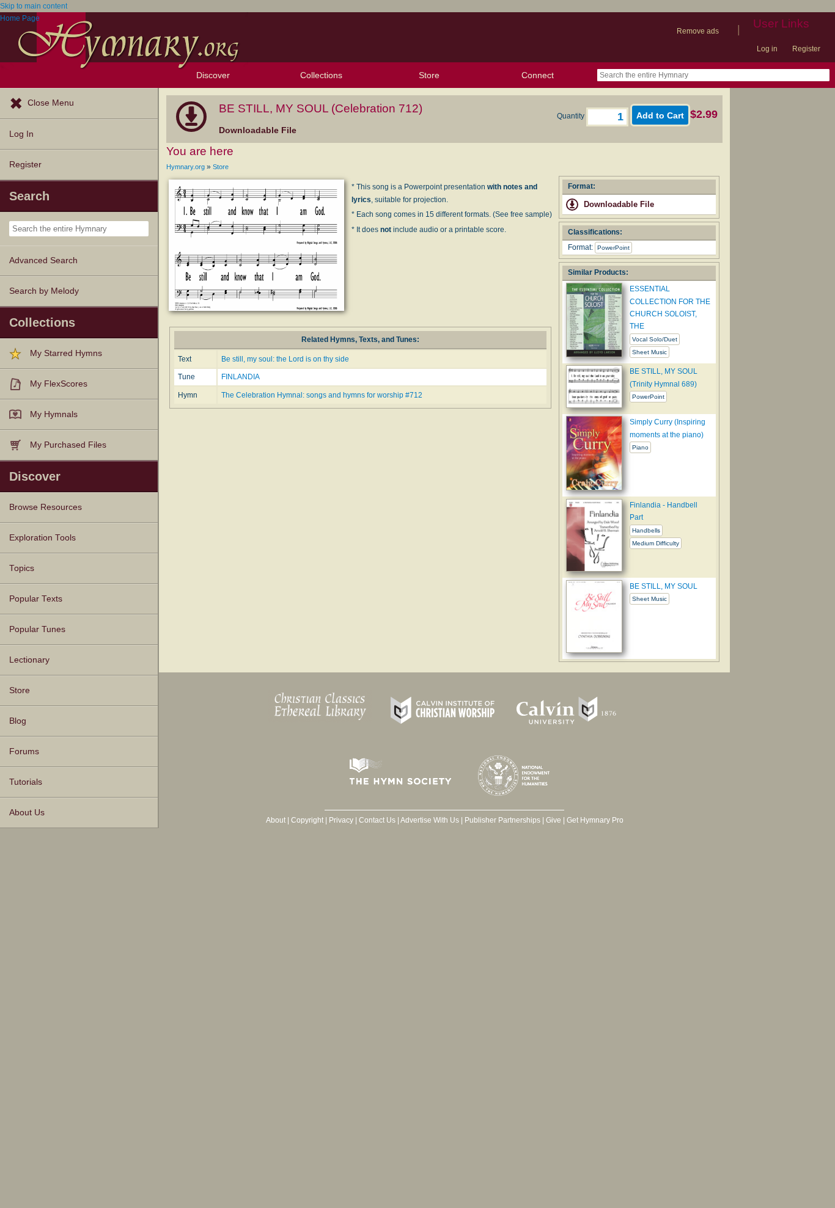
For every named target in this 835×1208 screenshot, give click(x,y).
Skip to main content (33, 6)
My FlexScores (58, 383)
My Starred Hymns (66, 353)
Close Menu (51, 102)
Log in (767, 49)
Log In (21, 134)
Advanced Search (43, 260)
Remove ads (698, 31)
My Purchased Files (68, 444)
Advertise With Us (429, 820)
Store (429, 75)
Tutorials (25, 782)
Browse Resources (45, 507)
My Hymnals (54, 414)
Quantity (571, 116)
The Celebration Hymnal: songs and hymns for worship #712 (321, 395)
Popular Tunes (37, 629)
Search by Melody (44, 291)
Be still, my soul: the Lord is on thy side (285, 359)
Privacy (341, 820)
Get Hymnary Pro (595, 820)
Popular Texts (35, 598)
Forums (24, 751)
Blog (17, 721)
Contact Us (377, 820)
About (275, 820)
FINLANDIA (240, 377)
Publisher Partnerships (502, 820)
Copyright (307, 820)
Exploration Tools (42, 537)
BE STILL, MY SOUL (663, 586)
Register (806, 49)
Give (553, 820)
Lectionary (29, 659)
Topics (21, 568)
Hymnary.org (185, 166)
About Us (27, 812)
